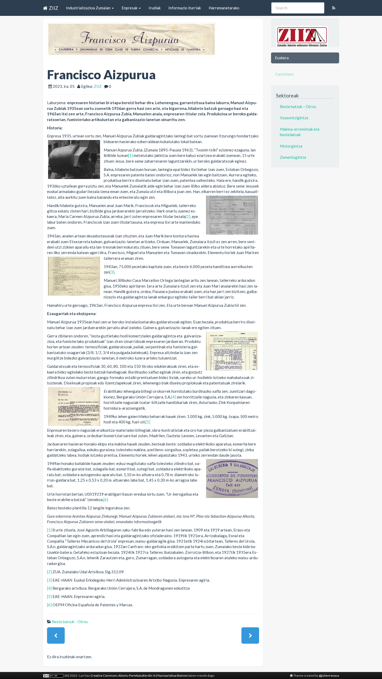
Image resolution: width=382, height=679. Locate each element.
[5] (148, 422)
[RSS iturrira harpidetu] (333, 8)
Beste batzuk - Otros (70, 621)
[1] (130, 155)
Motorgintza (291, 146)
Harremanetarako (224, 7)
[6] (105, 499)
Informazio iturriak (184, 7)
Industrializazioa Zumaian (88, 7)
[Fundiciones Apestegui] (56, 635)
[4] (173, 397)
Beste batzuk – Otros (298, 106)
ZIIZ (53, 8)
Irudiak (155, 7)
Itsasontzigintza (294, 117)
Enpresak (130, 7)
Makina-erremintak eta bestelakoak (299, 132)
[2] (188, 216)
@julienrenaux (329, 675)
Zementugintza (293, 157)
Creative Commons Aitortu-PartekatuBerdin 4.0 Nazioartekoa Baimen (139, 675)
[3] (112, 272)
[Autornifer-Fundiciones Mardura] (250, 635)
